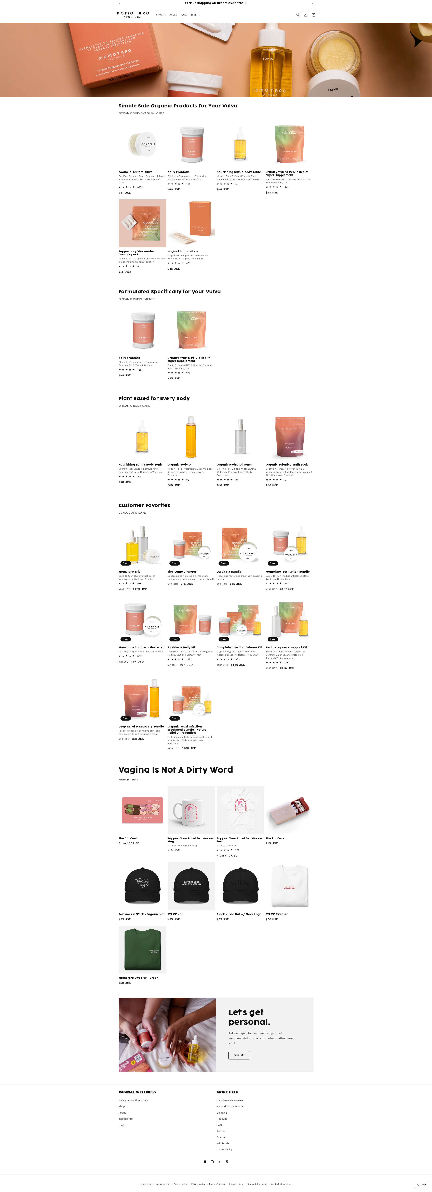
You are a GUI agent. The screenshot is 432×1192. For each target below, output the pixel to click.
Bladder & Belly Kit (181, 648)
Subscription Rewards (230, 1106)
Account (222, 1119)
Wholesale (223, 1143)
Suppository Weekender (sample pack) (136, 253)
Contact (222, 1137)
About (122, 1112)
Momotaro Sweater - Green (138, 978)
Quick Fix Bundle (229, 571)
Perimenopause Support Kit (286, 648)
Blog (122, 1125)
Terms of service (217, 1184)
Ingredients (126, 1119)
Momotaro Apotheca (159, 1184)
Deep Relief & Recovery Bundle (141, 727)
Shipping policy (237, 1184)
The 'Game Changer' (182, 571)
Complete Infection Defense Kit (239, 648)
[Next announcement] (312, 3)
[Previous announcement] (119, 3)
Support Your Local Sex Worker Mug (191, 840)
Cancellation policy (257, 1184)
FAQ (219, 1125)
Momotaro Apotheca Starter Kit (142, 648)
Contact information (281, 1184)
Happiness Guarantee (230, 1100)
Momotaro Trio (130, 571)
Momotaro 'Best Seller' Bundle (288, 571)
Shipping (222, 1112)
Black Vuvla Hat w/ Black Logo (239, 914)
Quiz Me (239, 1055)
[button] (160, 15)
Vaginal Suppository (183, 251)
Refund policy (181, 1184)
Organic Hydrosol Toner (234, 465)
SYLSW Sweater (277, 914)
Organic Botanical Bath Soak (287, 465)
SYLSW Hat (175, 914)
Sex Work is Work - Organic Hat (142, 914)
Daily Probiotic (179, 172)
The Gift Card (128, 838)
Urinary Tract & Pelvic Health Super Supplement (287, 174)
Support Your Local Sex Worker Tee (240, 840)
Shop (122, 1106)
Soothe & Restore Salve (136, 172)
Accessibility (224, 1149)
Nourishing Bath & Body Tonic (239, 172)
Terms (221, 1131)
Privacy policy (198, 1184)
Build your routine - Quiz (133, 1100)
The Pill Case (275, 838)
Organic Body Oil (180, 465)
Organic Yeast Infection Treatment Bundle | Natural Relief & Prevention (188, 730)
